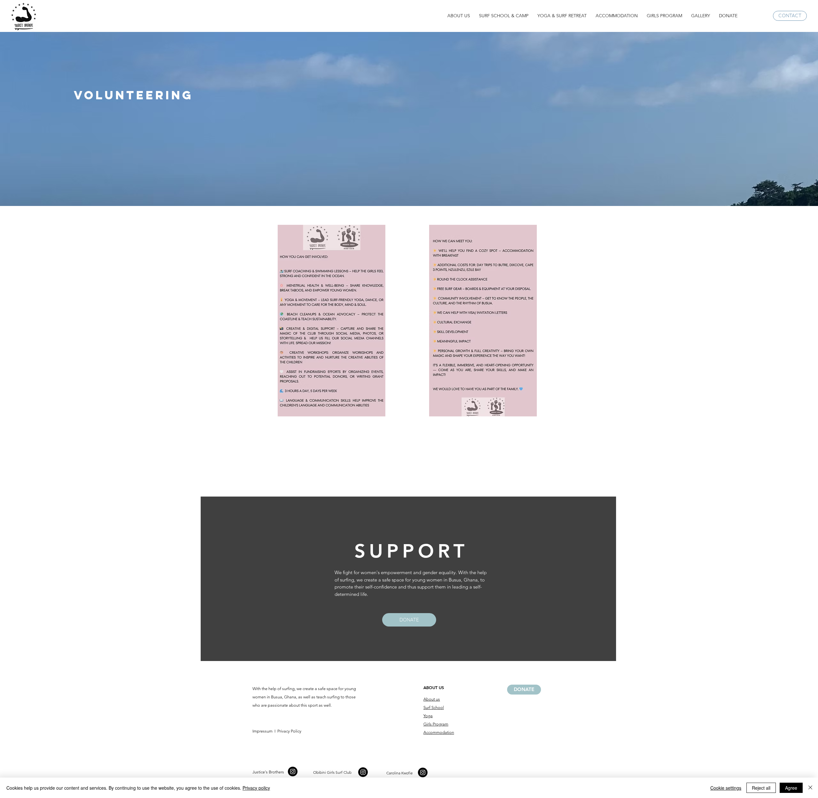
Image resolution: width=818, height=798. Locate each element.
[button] (459, 16)
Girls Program (435, 724)
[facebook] (292, 771)
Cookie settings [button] (725, 788)
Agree (791, 788)
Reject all (761, 788)
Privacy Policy (288, 731)
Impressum (262, 731)
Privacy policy (256, 788)
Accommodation (438, 732)
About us (431, 699)
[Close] (810, 788)
